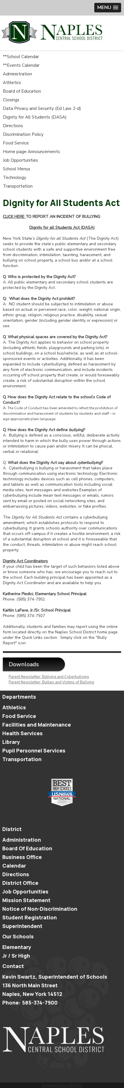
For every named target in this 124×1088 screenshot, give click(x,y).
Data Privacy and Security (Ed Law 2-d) (42, 108)
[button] (107, 7)
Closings (11, 100)
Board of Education (22, 91)
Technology (14, 177)
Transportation (18, 186)
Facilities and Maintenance (36, 724)
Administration (17, 74)
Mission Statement (26, 900)
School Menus (16, 169)
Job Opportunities (20, 160)
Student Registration (29, 917)
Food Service (16, 143)
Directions (13, 126)
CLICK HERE (14, 216)
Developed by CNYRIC (62, 1085)
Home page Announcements (31, 152)
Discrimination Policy (23, 134)
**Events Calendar (21, 65)
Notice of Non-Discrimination (39, 908)
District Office (20, 882)
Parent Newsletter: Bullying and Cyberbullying (49, 676)
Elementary (16, 947)
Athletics (12, 82)
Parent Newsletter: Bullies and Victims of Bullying (51, 682)
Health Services (22, 733)
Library (11, 741)
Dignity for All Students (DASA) (35, 117)
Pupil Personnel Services (33, 750)
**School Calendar (21, 57)
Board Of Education (27, 848)
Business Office (22, 856)
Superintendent (22, 926)
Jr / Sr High (16, 955)
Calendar (14, 865)
